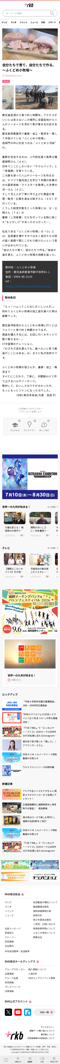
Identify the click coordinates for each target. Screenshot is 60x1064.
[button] (6, 1060)
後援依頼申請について (44, 928)
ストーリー (10, 937)
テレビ (4, 22)
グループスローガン (15, 969)
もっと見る (52, 507)
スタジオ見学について (44, 932)
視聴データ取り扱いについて (41, 1030)
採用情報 (9, 941)
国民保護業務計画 (42, 911)
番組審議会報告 (41, 906)
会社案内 (9, 945)
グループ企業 (11, 978)
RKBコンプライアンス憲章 (41, 978)
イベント (23, 22)
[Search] (52, 13)
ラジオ (13, 22)
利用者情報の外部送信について (41, 1038)
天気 (43, 22)
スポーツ (52, 22)
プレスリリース (12, 986)
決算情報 (9, 991)
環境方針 (37, 915)
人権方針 (32, 973)
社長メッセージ (12, 928)
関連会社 (37, 937)
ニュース (34, 22)
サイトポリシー (47, 1027)
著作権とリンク (47, 1034)
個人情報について (37, 969)
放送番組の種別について (45, 902)
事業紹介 (9, 932)
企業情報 (9, 973)
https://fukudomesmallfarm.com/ (28, 286)
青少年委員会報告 (42, 919)
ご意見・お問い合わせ (44, 924)
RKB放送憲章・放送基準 (17, 951)
